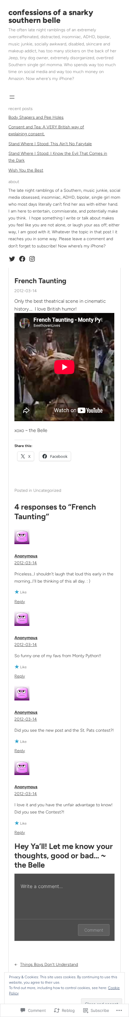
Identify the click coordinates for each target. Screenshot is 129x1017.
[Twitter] (12, 258)
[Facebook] (22, 258)
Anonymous (26, 556)
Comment (93, 930)
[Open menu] (12, 97)
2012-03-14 (25, 562)
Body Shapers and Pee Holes (36, 117)
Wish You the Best (25, 170)
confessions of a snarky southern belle (50, 16)
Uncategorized (47, 490)
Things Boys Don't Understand (49, 964)
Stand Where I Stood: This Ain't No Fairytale (50, 143)
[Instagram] (32, 258)
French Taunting (40, 281)
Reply (19, 601)
